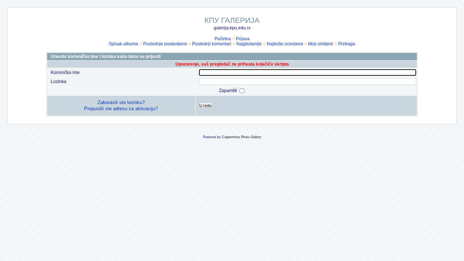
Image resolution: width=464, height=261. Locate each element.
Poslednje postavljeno (165, 43)
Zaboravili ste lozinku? (121, 102)
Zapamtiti (228, 90)
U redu (205, 105)
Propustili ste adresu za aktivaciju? (121, 108)
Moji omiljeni (320, 43)
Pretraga (346, 43)
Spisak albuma (123, 43)
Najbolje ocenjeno (285, 43)
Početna (223, 38)
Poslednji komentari (211, 43)
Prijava (243, 38)
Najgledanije (249, 43)
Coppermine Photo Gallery (241, 137)
